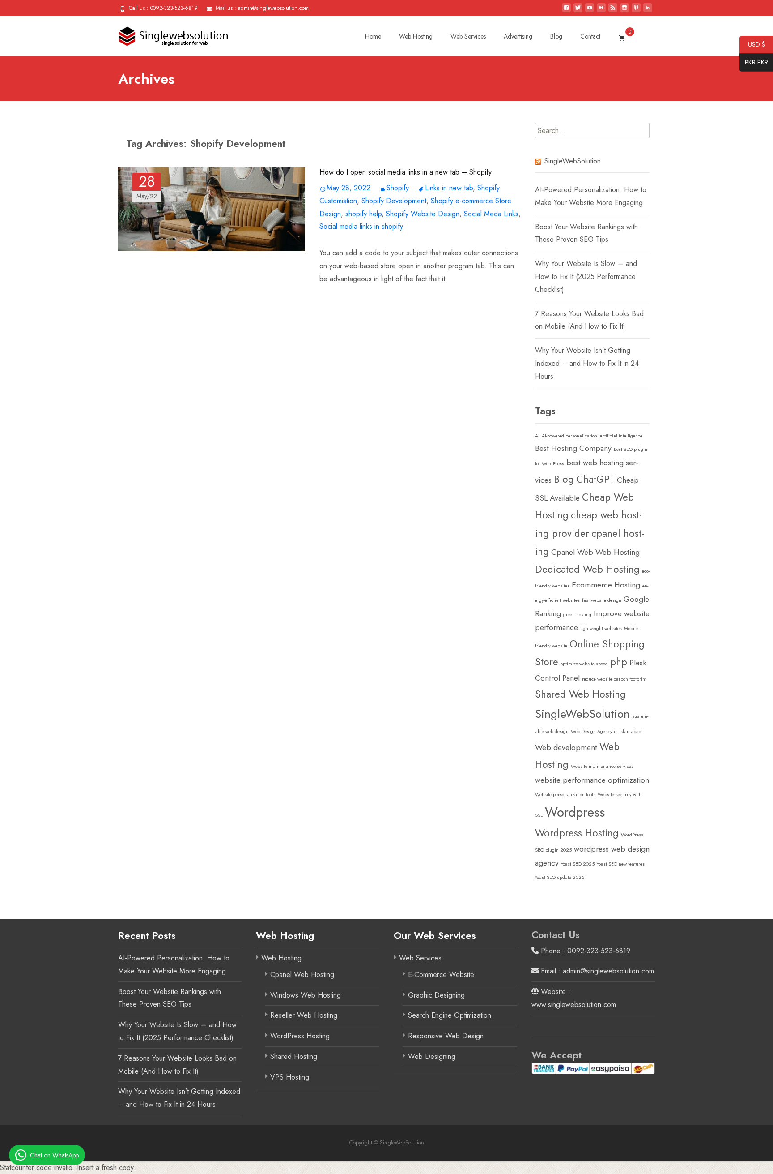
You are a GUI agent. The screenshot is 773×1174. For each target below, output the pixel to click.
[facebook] (566, 11)
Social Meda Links (491, 214)
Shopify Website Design (422, 214)
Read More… (340, 297)
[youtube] (589, 11)
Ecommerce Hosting (606, 585)
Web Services (468, 36)
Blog (556, 36)
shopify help (363, 214)
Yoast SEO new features (621, 864)
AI (537, 436)
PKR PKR (753, 63)
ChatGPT (595, 479)
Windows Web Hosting (305, 995)
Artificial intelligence (620, 436)
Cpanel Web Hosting (302, 974)
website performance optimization (592, 780)
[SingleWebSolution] (167, 34)
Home (373, 36)
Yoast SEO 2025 (578, 864)
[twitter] (577, 11)
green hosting (577, 614)
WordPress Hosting (300, 1036)
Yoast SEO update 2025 (559, 877)
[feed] (612, 11)
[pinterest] (636, 11)
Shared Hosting (293, 1056)
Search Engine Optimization (449, 1015)
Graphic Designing (436, 995)
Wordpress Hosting (577, 833)
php (618, 662)
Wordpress (575, 812)
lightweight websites (601, 628)
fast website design (601, 600)
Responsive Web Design (446, 1036)
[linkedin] (647, 11)
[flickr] (601, 11)
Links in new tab (449, 188)
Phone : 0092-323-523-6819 (584, 951)
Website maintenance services (602, 766)
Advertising (518, 36)
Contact (590, 36)
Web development (566, 747)
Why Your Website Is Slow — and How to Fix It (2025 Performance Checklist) (586, 276)
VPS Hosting (289, 1077)
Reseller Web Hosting (303, 1015)
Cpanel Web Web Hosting (595, 552)
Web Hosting (416, 36)
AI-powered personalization (569, 436)
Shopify (397, 188)
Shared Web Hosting (580, 694)
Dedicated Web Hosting (587, 569)
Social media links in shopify (361, 226)
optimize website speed (584, 663)
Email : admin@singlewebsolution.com (596, 971)
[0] (621, 36)
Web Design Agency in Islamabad (606, 731)
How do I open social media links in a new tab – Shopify (405, 172)
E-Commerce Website (441, 974)
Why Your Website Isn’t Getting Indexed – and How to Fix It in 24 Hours (587, 363)
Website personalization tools (565, 794)
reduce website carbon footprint (614, 679)
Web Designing (431, 1056)
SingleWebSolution (572, 161)
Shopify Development (393, 201)
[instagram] (624, 11)
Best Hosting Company (573, 448)
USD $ (752, 45)
